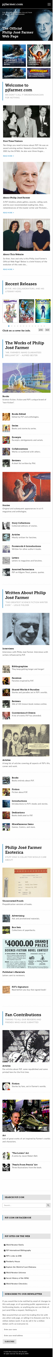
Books (5, 392)
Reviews (16, 456)
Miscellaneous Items (23, 818)
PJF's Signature (20, 978)
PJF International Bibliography (18, 1241)
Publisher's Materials (13, 963)
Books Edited (19, 410)
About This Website (12, 251)
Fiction (15, 783)
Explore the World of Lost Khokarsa (21, 1258)
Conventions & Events (23, 707)
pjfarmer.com (12, 4)
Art (4, 1126)
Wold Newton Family (15, 1235)
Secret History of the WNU (17, 1269)
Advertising (18, 908)
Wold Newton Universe (16, 1263)
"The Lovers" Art (20, 1143)
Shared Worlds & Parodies (25, 684)
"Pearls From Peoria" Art (24, 1155)
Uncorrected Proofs (13, 893)
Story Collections (21, 518)
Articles (16, 529)
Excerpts (16, 433)
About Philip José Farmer (16, 195)
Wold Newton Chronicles (16, 1274)
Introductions (19, 795)
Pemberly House (13, 1252)
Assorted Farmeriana (23, 564)
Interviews (8, 643)
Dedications (18, 806)
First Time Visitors (12, 139)
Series (15, 421)
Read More (7, 154)
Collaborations (20, 445)
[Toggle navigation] (47, 4)
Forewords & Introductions (26, 541)
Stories (6, 500)
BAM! (27, 1344)
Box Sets (16, 920)
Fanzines (16, 672)
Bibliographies (20, 660)
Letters (15, 552)
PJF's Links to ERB (14, 1247)
